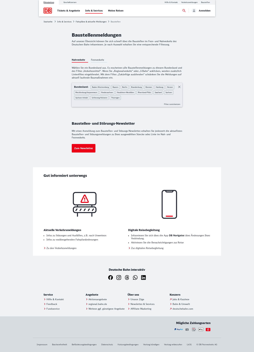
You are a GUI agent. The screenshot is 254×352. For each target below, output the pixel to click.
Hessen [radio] (170, 87)
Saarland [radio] (158, 92)
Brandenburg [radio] (136, 87)
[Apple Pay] (200, 329)
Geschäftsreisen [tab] (69, 2)
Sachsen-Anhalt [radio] (81, 98)
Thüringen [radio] (115, 98)
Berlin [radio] (124, 87)
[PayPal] (178, 329)
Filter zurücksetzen (172, 104)
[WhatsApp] (135, 277)
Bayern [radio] (115, 87)
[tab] (80, 60)
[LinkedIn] (143, 277)
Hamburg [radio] (159, 87)
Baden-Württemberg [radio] (100, 87)
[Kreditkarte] (187, 329)
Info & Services (64, 21)
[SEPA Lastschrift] (193, 329)
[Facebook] (110, 277)
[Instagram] (118, 277)
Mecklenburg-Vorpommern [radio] (86, 92)
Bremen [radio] (149, 87)
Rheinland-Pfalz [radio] (144, 92)
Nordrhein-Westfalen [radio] (125, 92)
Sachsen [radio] (169, 92)
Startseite (48, 21)
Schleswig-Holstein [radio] (99, 98)
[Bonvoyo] (208, 329)
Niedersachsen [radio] (107, 92)
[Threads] (127, 277)
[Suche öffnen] (184, 10)
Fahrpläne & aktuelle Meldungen (91, 21)
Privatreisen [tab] (49, 2)
